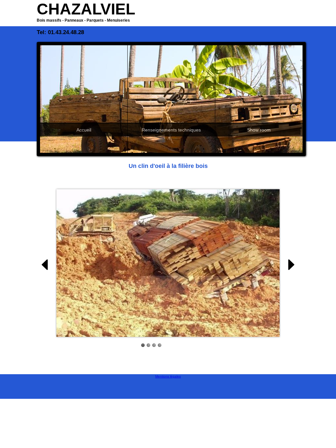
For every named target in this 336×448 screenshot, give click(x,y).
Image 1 (143, 345)
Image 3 (154, 345)
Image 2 (148, 345)
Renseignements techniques (171, 129)
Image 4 (159, 345)
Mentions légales (168, 376)
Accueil (83, 129)
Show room (259, 129)
